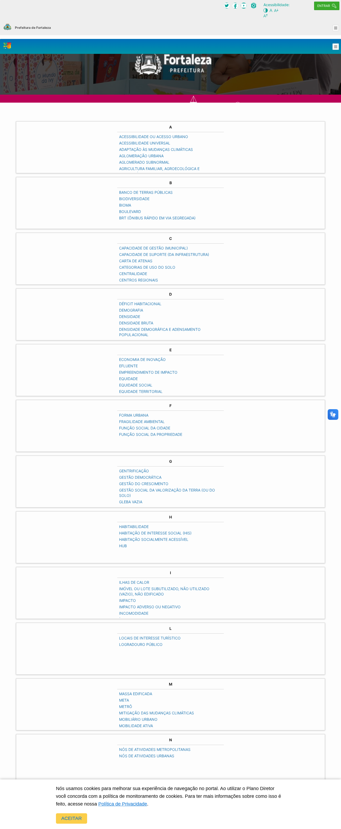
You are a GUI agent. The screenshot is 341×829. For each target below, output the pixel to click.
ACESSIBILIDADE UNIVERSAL (144, 143)
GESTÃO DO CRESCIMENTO (143, 483)
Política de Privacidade (122, 804)
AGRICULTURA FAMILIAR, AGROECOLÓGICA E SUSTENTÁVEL (159, 171)
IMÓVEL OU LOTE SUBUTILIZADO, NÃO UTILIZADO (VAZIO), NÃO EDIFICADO (164, 591)
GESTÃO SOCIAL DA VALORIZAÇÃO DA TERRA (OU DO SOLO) (167, 493)
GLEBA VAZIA (130, 502)
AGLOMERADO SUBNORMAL (144, 162)
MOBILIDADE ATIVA (136, 725)
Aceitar (71, 818)
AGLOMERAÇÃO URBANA (141, 156)
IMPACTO (127, 600)
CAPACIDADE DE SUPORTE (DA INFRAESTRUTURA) (164, 254)
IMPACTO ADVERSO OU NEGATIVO (150, 607)
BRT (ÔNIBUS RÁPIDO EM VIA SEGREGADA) (157, 218)
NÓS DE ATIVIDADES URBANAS (146, 756)
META (124, 700)
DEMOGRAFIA (131, 310)
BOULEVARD (130, 211)
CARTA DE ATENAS (135, 261)
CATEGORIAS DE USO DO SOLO (147, 267)
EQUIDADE (128, 378)
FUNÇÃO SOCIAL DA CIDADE (144, 428)
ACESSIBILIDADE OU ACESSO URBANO (153, 136)
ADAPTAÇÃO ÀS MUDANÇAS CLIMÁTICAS (156, 149)
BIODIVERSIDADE (134, 198)
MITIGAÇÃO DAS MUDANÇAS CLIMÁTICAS (156, 713)
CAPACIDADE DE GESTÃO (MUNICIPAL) (153, 248)
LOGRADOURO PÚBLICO (141, 644)
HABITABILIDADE (134, 526)
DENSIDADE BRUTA (136, 323)
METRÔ (125, 706)
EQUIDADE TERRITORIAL (141, 391)
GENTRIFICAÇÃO (134, 471)
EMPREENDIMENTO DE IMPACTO (148, 372)
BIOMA (125, 205)
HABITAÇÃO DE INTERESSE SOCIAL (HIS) (155, 533)
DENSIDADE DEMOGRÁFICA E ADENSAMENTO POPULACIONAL (160, 332)
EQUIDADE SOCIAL (135, 385)
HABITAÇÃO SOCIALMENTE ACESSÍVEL (153, 539)
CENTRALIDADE (133, 273)
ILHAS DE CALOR (134, 582)
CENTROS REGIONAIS (138, 280)
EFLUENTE (128, 366)
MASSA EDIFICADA (135, 693)
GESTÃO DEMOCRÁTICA (140, 477)
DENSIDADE (129, 316)
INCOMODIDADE (133, 613)
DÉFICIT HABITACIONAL (140, 303)
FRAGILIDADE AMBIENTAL (142, 421)
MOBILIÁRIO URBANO (138, 719)
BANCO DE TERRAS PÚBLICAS (146, 192)
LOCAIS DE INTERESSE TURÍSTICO (150, 638)
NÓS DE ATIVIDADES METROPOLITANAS (154, 749)
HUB (123, 546)
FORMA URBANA (133, 415)
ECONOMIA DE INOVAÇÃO (142, 359)
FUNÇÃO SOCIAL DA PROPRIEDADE (150, 434)
